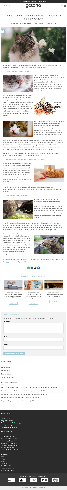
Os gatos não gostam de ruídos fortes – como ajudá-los (18, 401)
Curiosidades (5, 370)
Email (5, 344)
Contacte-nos (6, 418)
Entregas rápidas (25, 1)
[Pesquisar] (9, 5)
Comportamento (26, 23)
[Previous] (6, 290)
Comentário (7, 321)
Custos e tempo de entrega (10, 445)
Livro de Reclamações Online (11, 450)
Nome (5, 336)
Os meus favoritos (8, 470)
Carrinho (5, 463)
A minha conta (6, 465)
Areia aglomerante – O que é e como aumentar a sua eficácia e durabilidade (24, 394)
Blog (3, 461)
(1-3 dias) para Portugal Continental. (38, 1)
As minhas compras (8, 468)
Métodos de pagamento (9, 443)
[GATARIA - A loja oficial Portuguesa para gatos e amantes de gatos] (34, 6)
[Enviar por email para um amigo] (35, 267)
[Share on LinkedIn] (38, 267)
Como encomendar (8, 447)
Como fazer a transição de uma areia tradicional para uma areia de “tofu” (23, 391)
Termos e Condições (8, 436)
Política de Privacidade (9, 439)
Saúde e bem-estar (7, 377)
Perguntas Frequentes (9, 441)
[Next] (60, 290)
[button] (4, 6)
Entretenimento (6, 374)
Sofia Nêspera (39, 23)
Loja (3, 459)
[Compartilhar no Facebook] (31, 267)
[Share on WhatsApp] (28, 267)
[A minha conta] (61, 5)
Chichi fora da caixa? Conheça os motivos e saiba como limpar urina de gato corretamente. (29, 387)
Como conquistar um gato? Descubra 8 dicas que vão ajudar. (20, 397)
